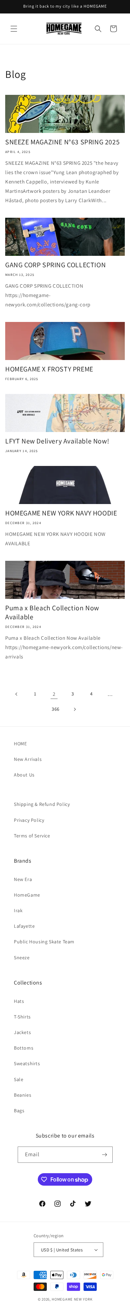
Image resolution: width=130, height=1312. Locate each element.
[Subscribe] (104, 1155)
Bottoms (23, 1048)
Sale (18, 1079)
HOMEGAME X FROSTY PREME (49, 369)
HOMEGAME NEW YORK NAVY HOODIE (61, 513)
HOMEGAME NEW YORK (72, 1299)
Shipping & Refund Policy (42, 804)
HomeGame (27, 895)
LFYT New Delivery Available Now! (57, 441)
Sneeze (22, 957)
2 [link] (54, 694)
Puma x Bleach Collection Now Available (52, 612)
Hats (19, 1001)
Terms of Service (32, 836)
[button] (13, 28)
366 (56, 709)
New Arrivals (28, 759)
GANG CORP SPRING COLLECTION (55, 264)
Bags (19, 1110)
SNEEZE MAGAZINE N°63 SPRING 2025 (62, 141)
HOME (20, 743)
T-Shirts (22, 1017)
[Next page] (74, 709)
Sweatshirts (27, 1063)
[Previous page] (16, 694)
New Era (23, 879)
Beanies (22, 1095)
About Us (24, 775)
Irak (18, 910)
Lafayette (24, 926)
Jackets (22, 1032)
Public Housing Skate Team (44, 941)
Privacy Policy (29, 820)
